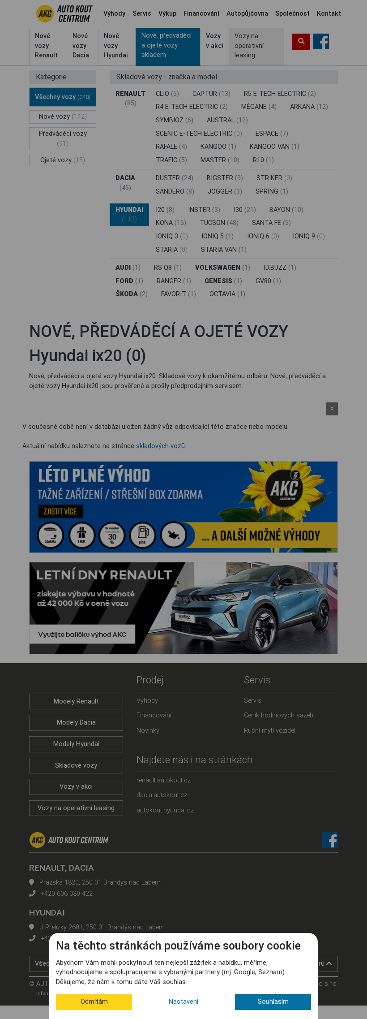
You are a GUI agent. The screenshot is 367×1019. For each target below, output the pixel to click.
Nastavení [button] (183, 1002)
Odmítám (94, 1002)
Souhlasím (273, 1002)
